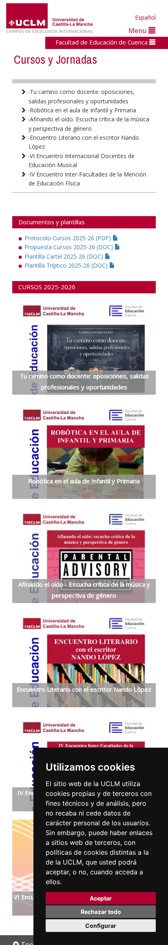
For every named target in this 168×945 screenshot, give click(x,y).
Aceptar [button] (101, 898)
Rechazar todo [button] (101, 911)
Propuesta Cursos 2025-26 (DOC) (69, 247)
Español (145, 17)
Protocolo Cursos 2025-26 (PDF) (68, 238)
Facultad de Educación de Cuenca (102, 42)
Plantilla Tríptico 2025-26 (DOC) (66, 265)
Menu (138, 30)
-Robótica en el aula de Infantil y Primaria (81, 110)
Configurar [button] (100, 925)
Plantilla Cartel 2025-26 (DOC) (64, 256)
